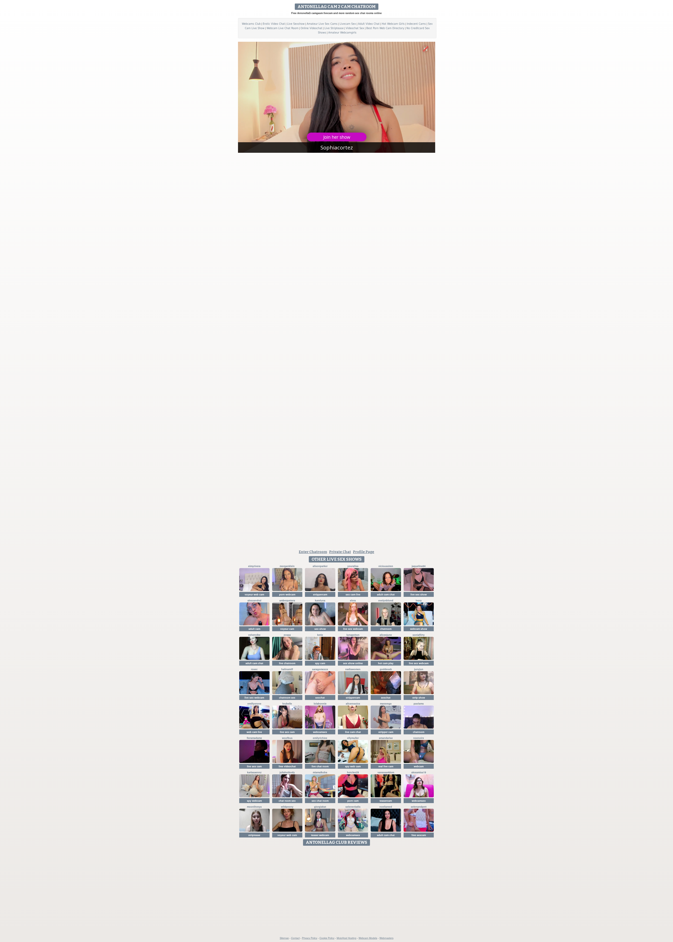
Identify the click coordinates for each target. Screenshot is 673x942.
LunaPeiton (352, 634)
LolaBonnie (320, 703)
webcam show (418, 629)
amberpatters (287, 600)
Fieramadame (254, 738)
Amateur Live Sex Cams (322, 23)
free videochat (287, 766)
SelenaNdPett (419, 806)
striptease (254, 835)
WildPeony (287, 806)
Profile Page (363, 552)
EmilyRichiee (320, 738)
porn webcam (287, 594)
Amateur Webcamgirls (342, 32)
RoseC (254, 669)
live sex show (418, 594)
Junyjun (418, 669)
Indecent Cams (416, 23)
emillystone (254, 703)
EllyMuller (353, 738)
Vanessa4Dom (386, 772)
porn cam (353, 800)
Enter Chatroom (313, 552)
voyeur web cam (254, 594)
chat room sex (287, 800)
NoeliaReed (385, 806)
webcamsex (320, 732)
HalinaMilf (287, 669)
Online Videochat (311, 28)
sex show (320, 629)
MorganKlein (287, 566)
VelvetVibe (254, 634)
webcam (419, 766)
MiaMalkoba (320, 772)
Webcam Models (368, 938)
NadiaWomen (353, 669)
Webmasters (386, 938)
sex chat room (320, 800)
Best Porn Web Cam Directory (385, 28)
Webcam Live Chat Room (282, 28)
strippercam (320, 594)
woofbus (287, 738)
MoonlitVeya (254, 806)
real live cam (385, 766)
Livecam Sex (348, 23)
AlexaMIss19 (418, 772)
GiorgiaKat (320, 806)
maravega (386, 703)
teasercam (386, 800)
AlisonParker (320, 566)
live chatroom (287, 663)
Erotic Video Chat (274, 23)
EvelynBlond (385, 600)
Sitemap (284, 938)
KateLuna (320, 600)
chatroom (386, 629)
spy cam (320, 663)
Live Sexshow (296, 23)
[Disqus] (336, 891)
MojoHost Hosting (346, 938)
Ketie (320, 634)
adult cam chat (386, 594)
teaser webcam (320, 835)
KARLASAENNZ (254, 772)
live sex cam (287, 732)
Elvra (353, 600)
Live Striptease (334, 28)
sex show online (353, 663)
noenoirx (418, 738)
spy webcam (254, 800)
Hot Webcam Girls (393, 23)
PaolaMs (419, 703)
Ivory (419, 600)
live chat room (320, 766)
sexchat (320, 697)
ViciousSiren (385, 566)
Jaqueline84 (419, 566)
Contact (295, 938)
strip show (418, 697)
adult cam (254, 629)
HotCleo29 (353, 772)
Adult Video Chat (369, 23)
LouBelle (287, 703)
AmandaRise (386, 738)
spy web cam (353, 766)
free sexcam (419, 835)
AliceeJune (386, 634)
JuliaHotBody (287, 772)
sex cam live (353, 594)
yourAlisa (352, 566)
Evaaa (287, 634)
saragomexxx (320, 669)
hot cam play (385, 663)
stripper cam (385, 732)
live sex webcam (353, 629)
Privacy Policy (309, 938)
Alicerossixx (353, 703)
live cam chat (353, 732)
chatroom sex (287, 697)
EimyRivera (254, 566)
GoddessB (386, 669)
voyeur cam (287, 629)
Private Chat (340, 552)
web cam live (254, 732)
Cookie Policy (326, 938)
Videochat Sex (355, 28)
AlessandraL (254, 600)
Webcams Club (251, 23)
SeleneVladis (353, 806)
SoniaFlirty (419, 634)
